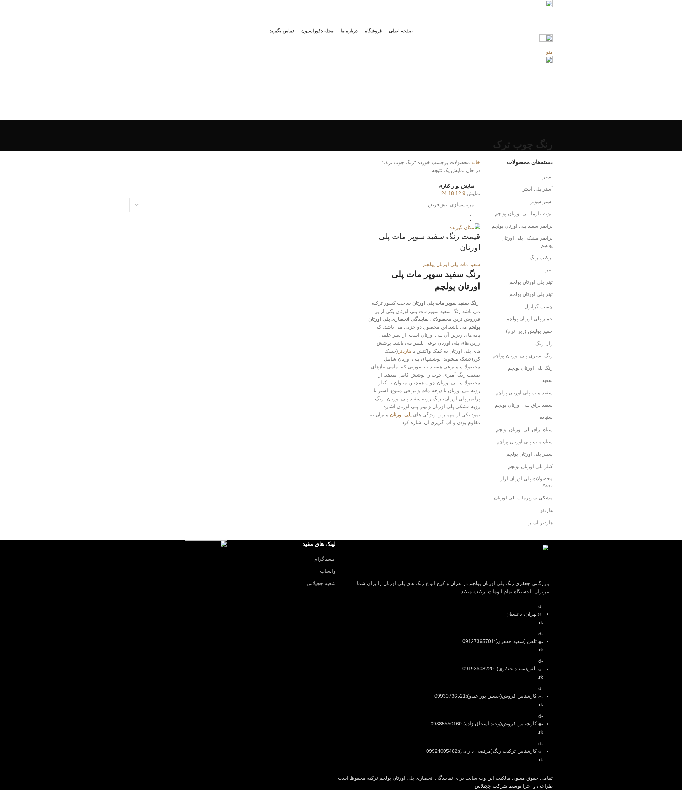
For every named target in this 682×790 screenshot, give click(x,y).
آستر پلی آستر (538, 189)
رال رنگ (544, 343)
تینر (549, 269)
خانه (475, 162)
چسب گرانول (539, 306)
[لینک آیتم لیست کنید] (449, 686)
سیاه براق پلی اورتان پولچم (524, 429)
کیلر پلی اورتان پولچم (530, 466)
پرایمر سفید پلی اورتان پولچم (522, 226)
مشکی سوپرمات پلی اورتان (523, 497)
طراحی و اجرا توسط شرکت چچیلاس (514, 786)
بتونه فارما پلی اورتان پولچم (524, 213)
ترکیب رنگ (541, 257)
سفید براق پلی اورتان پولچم (524, 405)
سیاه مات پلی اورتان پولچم (525, 441)
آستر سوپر (541, 201)
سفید (547, 380)
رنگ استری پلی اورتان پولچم (523, 355)
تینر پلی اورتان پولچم (531, 282)
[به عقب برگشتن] (544, 128)
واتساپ (328, 571)
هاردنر (546, 510)
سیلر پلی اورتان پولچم (529, 454)
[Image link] (535, 558)
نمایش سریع (471, 435)
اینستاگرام (325, 559)
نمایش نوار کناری (457, 185)
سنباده (546, 417)
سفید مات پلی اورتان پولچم (524, 392)
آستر (548, 176)
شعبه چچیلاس (321, 583)
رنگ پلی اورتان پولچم (530, 368)
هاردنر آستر (541, 522)
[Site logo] (539, 13)
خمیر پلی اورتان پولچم (529, 318)
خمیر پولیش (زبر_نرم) (529, 331)
